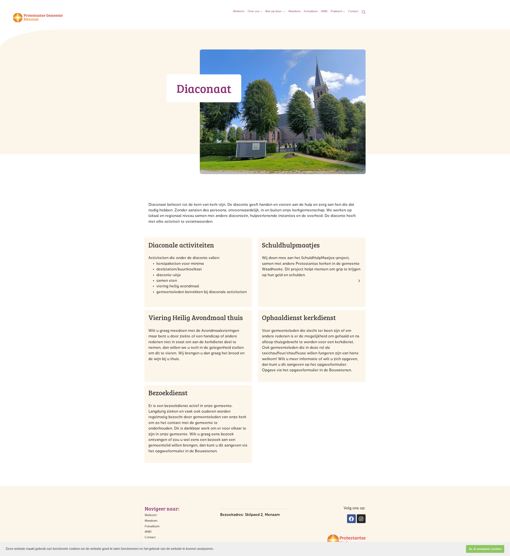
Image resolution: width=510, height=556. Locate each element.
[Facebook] (351, 518)
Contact (353, 11)
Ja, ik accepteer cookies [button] (485, 548)
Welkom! (238, 11)
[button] (215, 549)
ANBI (324, 11)
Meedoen (294, 11)
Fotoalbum (311, 11)
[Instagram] (361, 518)
